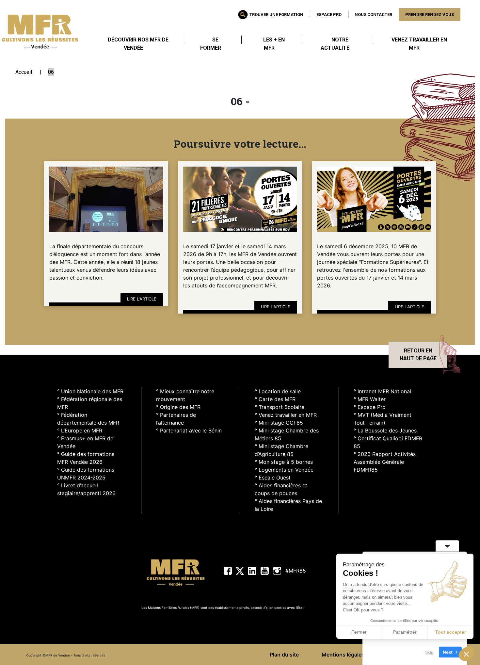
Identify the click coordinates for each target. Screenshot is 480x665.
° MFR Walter (370, 399)
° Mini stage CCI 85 (279, 422)
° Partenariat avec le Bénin (189, 430)
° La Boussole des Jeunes (385, 430)
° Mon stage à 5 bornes (284, 462)
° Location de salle (278, 391)
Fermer (359, 632)
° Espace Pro (370, 407)
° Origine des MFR (178, 407)
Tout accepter (450, 632)
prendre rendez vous (429, 14)
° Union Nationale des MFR (90, 391)
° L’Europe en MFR (79, 430)
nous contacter (373, 14)
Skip (429, 651)
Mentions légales (343, 654)
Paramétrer (405, 632)
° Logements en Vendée (284, 469)
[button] (466, 654)
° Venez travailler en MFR (286, 415)
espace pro (329, 14)
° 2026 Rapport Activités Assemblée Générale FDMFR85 (385, 462)
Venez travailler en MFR (419, 44)
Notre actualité (335, 44)
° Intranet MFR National (382, 391)
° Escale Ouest (273, 477)
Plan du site (284, 654)
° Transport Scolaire (279, 407)
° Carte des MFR (275, 399)
